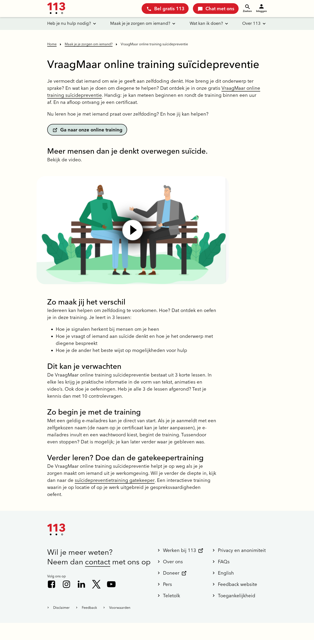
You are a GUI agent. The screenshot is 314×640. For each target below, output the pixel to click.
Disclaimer (61, 607)
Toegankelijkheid (236, 596)
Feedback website (237, 584)
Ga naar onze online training (91, 130)
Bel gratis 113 (169, 9)
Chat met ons (219, 9)
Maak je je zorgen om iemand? (140, 23)
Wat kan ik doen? (206, 23)
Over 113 (251, 23)
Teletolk (171, 596)
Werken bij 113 (179, 550)
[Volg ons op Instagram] (66, 584)
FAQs (224, 562)
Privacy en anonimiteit (242, 550)
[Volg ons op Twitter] (96, 584)
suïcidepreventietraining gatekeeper (115, 480)
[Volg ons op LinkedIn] (81, 584)
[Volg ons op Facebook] (51, 584)
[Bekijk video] (132, 230)
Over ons (173, 562)
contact (97, 561)
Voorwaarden (119, 607)
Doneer (171, 573)
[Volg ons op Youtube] (111, 584)
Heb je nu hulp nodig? (69, 23)
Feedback (89, 607)
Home (52, 44)
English (226, 573)
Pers (167, 584)
